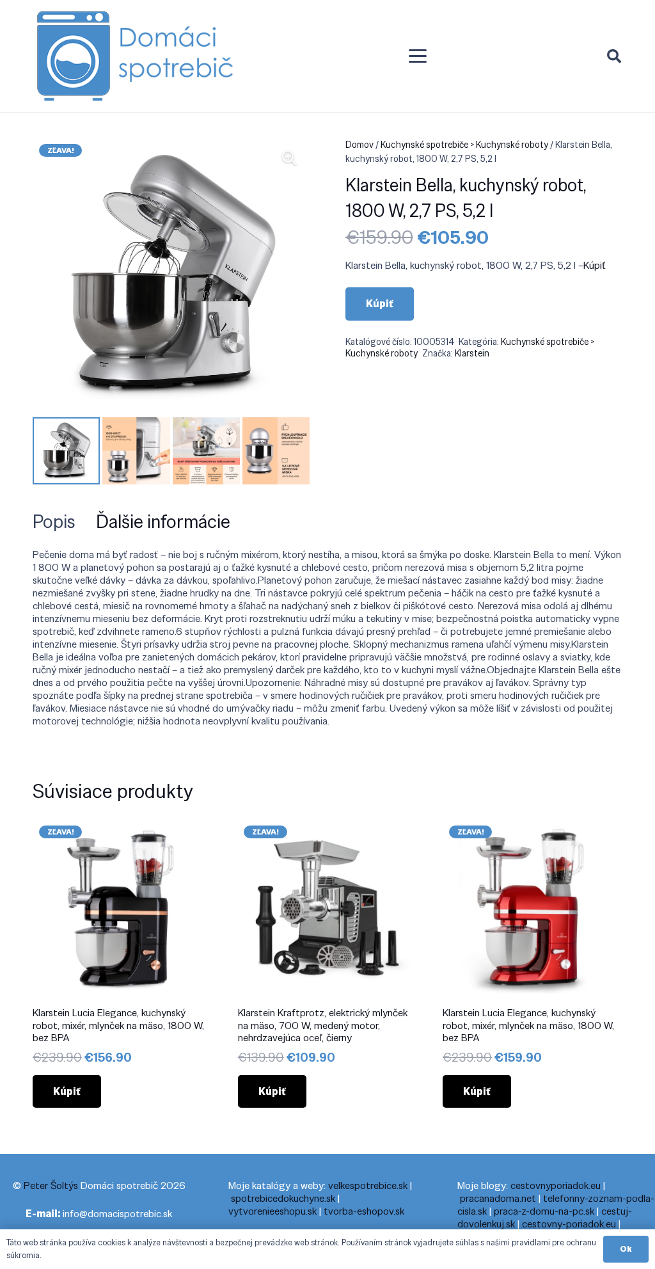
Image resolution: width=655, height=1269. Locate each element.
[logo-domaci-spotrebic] (135, 56)
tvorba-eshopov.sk (364, 1211)
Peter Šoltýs (51, 1185)
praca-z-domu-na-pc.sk (544, 1211)
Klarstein (472, 353)
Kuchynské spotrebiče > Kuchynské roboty (464, 144)
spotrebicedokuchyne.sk (283, 1198)
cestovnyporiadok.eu (555, 1185)
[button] (418, 56)
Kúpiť (594, 265)
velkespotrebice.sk (367, 1185)
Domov (359, 144)
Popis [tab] (54, 521)
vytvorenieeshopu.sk (272, 1211)
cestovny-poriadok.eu (569, 1224)
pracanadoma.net (498, 1198)
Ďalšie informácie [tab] (163, 521)
